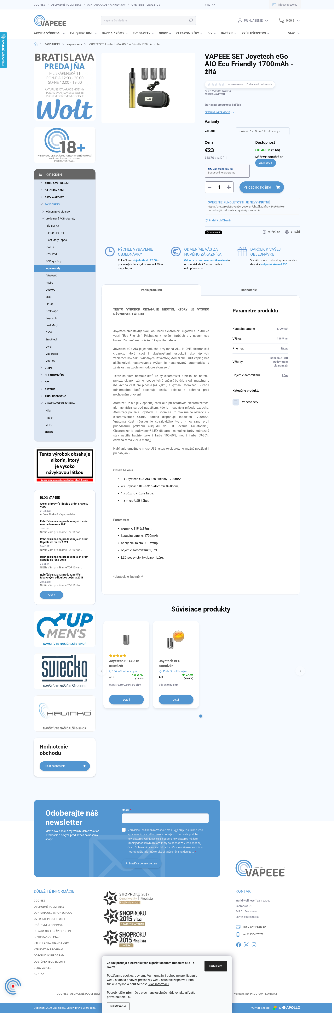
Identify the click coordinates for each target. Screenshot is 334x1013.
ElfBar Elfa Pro (55, 232)
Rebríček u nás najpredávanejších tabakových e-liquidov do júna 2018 (62, 576)
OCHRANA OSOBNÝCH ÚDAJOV (106, 4)
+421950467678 (253, 934)
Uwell (49, 346)
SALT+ (50, 247)
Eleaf (49, 296)
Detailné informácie (217, 112)
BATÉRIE (50, 389)
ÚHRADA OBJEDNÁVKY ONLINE (53, 931)
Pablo (49, 417)
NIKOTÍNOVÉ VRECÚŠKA (60, 403)
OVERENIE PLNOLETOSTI (146, 4)
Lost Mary (52, 325)
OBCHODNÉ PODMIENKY (66, 4)
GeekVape (52, 311)
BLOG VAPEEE (42, 967)
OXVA (49, 332)
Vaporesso (52, 353)
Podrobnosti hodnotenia (259, 84)
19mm (284, 348)
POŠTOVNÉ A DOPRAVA (48, 925)
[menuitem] (50, 33)
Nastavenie (118, 1006)
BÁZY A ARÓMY (54, 197)
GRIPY (49, 367)
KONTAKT (40, 973)
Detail (126, 699)
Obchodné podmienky (85, 993)
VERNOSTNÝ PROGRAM (48, 949)
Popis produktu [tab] (151, 290)
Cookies (62, 993)
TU (128, 997)
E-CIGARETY (52, 204)
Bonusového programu (221, 172)
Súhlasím (215, 966)
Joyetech (51, 318)
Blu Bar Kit (53, 225)
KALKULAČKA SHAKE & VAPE (51, 943)
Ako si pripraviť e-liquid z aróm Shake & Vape (64, 505)
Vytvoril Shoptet (260, 1007)
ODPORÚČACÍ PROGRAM (49, 955)
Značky (49, 431)
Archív (51, 594)
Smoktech (52, 339)
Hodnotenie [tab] (249, 290)
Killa (48, 410)
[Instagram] (254, 944)
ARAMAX (51, 275)
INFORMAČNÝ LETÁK (47, 937)
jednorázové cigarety (58, 211)
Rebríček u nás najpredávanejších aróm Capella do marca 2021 (64, 540)
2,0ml (285, 375)
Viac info (198, 268)
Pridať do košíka (257, 187)
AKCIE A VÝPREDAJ (57, 183)
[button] (201, 716)
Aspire (49, 282)
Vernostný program (248, 993)
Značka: (215, 94)
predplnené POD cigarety (60, 218)
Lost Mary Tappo (57, 240)
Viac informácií (158, 984)
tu (190, 851)
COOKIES (39, 4)
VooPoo (50, 360)
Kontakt (271, 993)
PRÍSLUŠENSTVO (55, 396)
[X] (246, 944)
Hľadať (191, 20)
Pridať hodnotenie (54, 765)
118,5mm (282, 338)
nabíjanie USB (279, 358)
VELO (49, 424)
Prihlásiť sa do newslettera (142, 863)
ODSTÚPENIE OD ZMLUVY (49, 961)
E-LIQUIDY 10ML (55, 190)
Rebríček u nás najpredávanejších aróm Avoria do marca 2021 (64, 523)
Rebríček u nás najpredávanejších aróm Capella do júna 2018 (64, 558)
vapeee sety (53, 268)
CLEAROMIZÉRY (55, 375)
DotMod (50, 289)
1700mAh (282, 328)
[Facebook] (238, 944)
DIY (47, 382)
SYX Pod (52, 254)
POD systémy (54, 261)
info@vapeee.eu (254, 926)
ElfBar (49, 303)
